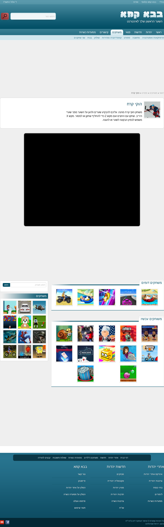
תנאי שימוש (80, 507)
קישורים (104, 32)
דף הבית (124, 458)
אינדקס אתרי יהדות (153, 474)
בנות (89, 37)
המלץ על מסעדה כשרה (75, 494)
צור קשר (82, 474)
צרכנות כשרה (117, 501)
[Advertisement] (82, 65)
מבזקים (120, 474)
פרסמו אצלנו (79, 501)
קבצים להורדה (44, 458)
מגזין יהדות (118, 487)
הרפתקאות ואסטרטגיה (153, 37)
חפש (6, 285)
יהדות (149, 32)
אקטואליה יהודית (116, 481)
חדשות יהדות (116, 467)
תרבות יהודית (117, 494)
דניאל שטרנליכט (152, 524)
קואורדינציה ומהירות (112, 37)
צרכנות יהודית (155, 481)
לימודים (158, 494)
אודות (135, 2)
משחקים (117, 32)
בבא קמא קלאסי (148, 2)
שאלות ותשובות (59, 458)
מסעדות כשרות (87, 32)
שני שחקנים (79, 37)
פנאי (128, 32)
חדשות (138, 32)
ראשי (159, 32)
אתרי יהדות (113, 458)
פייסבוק (82, 481)
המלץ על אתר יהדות (76, 487)
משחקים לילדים (91, 458)
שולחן (97, 37)
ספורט (127, 37)
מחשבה (136, 37)
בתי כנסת (157, 487)
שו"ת (121, 507)
